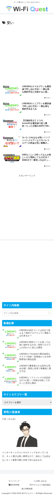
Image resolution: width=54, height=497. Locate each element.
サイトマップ (14, 481)
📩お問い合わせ (40, 481)
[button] (49, 313)
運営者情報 (14, 485)
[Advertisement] (27, 54)
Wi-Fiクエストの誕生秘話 (40, 485)
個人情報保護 (27, 489)
